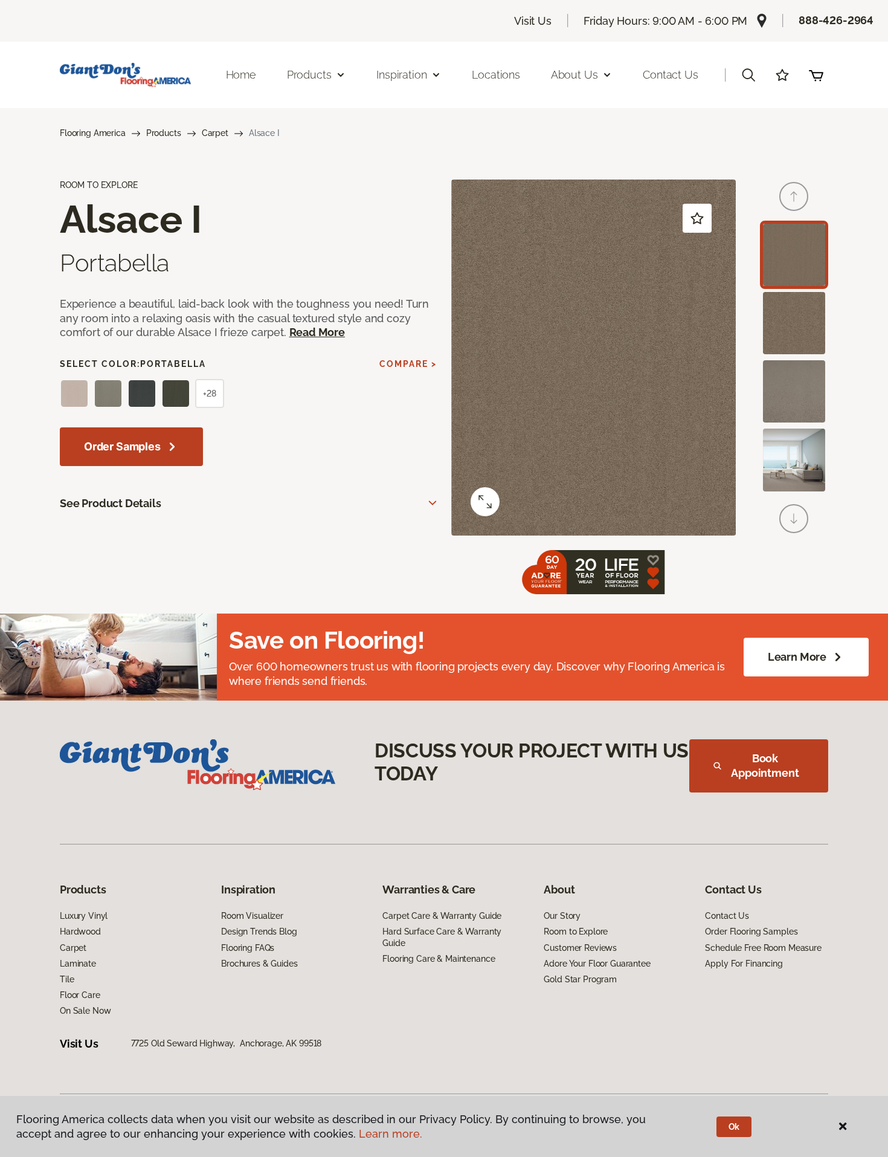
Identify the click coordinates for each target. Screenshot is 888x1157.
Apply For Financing (743, 963)
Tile (67, 979)
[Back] (793, 196)
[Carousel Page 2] (794, 323)
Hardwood (80, 931)
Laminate (78, 963)
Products (163, 133)
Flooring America (93, 133)
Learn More (797, 656)
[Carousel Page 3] (794, 391)
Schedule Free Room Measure (763, 948)
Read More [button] (317, 332)
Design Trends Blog (259, 931)
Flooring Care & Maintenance (438, 959)
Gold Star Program (580, 979)
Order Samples (122, 446)
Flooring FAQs (247, 948)
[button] (748, 75)
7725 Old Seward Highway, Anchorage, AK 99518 (226, 1043)
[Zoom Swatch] (485, 501)
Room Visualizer (252, 916)
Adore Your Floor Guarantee (597, 963)
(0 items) (816, 75)
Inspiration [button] (401, 74)
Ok (734, 1127)
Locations (496, 74)
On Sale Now (85, 1011)
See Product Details (110, 503)
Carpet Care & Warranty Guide (441, 916)
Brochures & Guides (259, 963)
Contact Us (670, 74)
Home (241, 74)
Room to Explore (576, 931)
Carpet (215, 133)
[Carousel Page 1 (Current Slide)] (794, 255)
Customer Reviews (580, 948)
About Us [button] (574, 74)
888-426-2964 (836, 20)
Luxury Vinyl (84, 916)
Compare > (408, 364)
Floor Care (80, 995)
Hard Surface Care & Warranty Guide (441, 937)
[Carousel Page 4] (794, 460)
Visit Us (533, 21)
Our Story (562, 916)
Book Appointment (765, 765)
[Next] (793, 518)
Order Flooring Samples (751, 931)
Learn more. (390, 1133)
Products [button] (309, 74)
